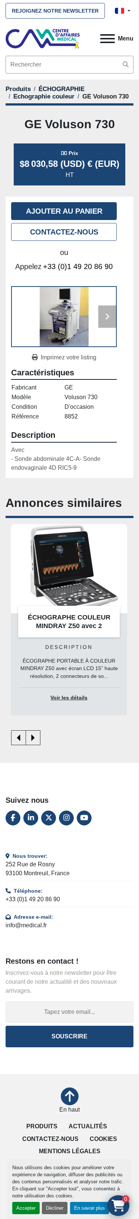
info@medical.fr (26, 925)
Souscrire (69, 1036)
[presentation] (18, 737)
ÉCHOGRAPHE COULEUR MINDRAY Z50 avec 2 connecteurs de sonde (69, 626)
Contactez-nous (64, 232)
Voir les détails (68, 698)
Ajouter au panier (64, 211)
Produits (41, 1126)
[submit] (125, 65)
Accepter (26, 1208)
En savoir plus (89, 1208)
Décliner (54, 1208)
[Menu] (107, 38)
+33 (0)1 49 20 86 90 (78, 266)
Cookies (103, 1139)
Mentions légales (69, 1151)
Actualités (88, 1126)
